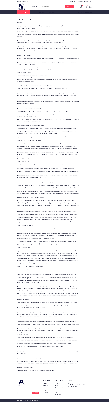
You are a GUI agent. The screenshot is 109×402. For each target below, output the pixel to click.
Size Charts (58, 394)
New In (34, 12)
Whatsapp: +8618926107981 (85, 12)
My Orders (45, 383)
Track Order (45, 387)
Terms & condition (59, 387)
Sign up (89, 1)
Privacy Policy (58, 390)
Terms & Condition (24, 16)
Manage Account (47, 390)
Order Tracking (79, 1)
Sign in (85, 1)
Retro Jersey (52, 12)
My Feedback (72, 1)
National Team (42, 12)
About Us (57, 383)
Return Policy (58, 385)
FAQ (56, 392)
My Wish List (45, 385)
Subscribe (35, 393)
